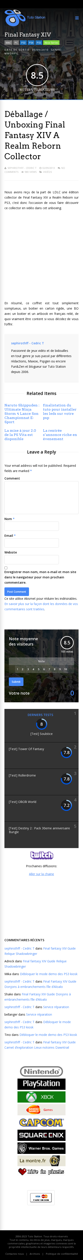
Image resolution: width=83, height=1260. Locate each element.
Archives (35, 1253)
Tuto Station (35, 1236)
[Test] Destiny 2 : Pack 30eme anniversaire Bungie (39, 830)
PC (16, 42)
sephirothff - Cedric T (22, 168)
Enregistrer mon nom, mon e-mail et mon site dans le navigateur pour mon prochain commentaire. (40, 577)
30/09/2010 (40, 49)
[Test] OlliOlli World (22, 802)
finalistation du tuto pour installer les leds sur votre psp (60, 411)
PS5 (39, 42)
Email (8, 535)
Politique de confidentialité (62, 1253)
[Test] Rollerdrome (22, 775)
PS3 (23, 42)
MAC (8, 42)
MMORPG (11, 53)
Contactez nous (14, 1253)
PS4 (31, 42)
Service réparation (56, 1007)
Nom (8, 519)
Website (10, 552)
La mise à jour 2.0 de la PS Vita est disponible (20, 434)
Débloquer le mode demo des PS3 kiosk (48, 974)
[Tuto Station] (24, 25)
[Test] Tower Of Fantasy (26, 749)
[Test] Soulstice (42, 734)
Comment (12, 478)
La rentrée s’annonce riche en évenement (60, 434)
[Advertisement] (41, 906)
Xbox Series (51, 42)
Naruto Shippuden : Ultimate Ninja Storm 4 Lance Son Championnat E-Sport (21, 413)
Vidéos (47, 171)
